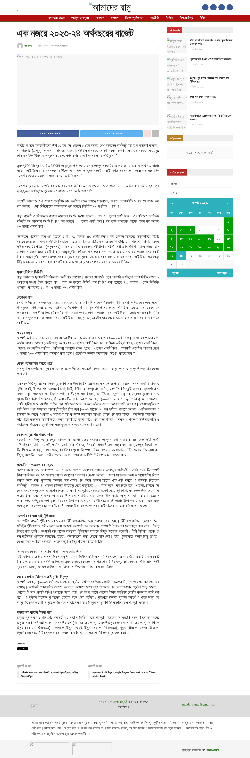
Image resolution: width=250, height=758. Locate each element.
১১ (190, 238)
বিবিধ (202, 18)
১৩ (209, 238)
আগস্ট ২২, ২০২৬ (197, 102)
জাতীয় (57, 45)
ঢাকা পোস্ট (28, 45)
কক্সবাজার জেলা (56, 18)
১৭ (181, 247)
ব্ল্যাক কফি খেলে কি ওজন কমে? (203, 96)
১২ (200, 238)
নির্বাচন (169, 18)
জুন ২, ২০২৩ (43, 45)
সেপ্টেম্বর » (223, 273)
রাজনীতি (154, 18)
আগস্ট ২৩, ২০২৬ (197, 49)
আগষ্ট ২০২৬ (200, 203)
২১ (218, 247)
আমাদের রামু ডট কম (121, 701)
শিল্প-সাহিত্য (186, 18)
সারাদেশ (100, 18)
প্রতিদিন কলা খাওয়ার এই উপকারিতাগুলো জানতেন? (211, 59)
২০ (209, 247)
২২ (228, 247)
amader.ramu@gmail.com (199, 704)
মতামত (114, 18)
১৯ (200, 247)
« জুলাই (174, 273)
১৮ (190, 247)
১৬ (171, 247)
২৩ (171, 255)
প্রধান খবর (64, 45)
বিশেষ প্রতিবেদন (134, 18)
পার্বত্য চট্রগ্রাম (80, 18)
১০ (181, 238)
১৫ (228, 238)
